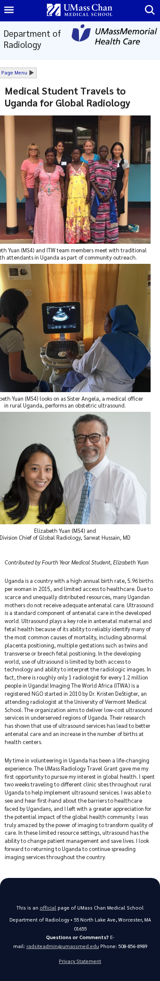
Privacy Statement (80, 961)
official (48, 907)
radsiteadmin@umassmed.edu (62, 946)
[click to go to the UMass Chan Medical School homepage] (79, 10)
